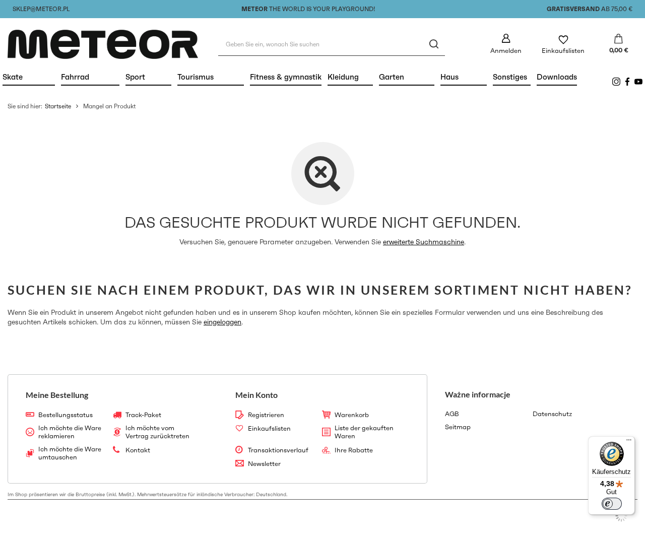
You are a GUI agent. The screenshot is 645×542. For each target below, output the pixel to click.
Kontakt (137, 450)
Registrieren (266, 415)
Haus (463, 77)
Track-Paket (143, 415)
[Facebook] (627, 82)
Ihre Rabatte (354, 450)
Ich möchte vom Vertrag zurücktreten (157, 432)
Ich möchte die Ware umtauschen (69, 453)
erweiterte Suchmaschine (423, 241)
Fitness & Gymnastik (285, 77)
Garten (406, 77)
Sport (148, 77)
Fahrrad (90, 77)
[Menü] (629, 442)
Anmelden (506, 50)
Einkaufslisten (563, 50)
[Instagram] (616, 82)
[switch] (612, 504)
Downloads (557, 77)
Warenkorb (352, 415)
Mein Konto (256, 394)
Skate (29, 77)
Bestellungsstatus (65, 415)
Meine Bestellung (57, 394)
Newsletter (264, 464)
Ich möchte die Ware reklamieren (69, 432)
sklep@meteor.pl (41, 9)
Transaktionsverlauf (278, 450)
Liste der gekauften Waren (364, 432)
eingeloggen (222, 321)
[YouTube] (638, 82)
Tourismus (210, 77)
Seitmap (458, 427)
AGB (452, 414)
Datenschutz (552, 414)
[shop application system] (621, 516)
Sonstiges (510, 77)
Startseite (58, 106)
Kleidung (350, 77)
